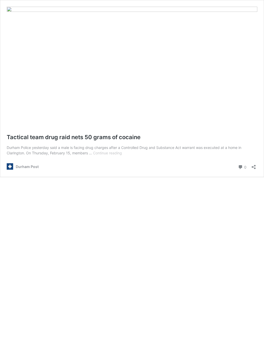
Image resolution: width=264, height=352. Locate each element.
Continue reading (107, 153)
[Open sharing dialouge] (253, 165)
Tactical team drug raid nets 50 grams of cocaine (74, 137)
